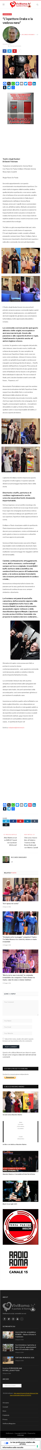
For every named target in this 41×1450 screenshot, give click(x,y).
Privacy (5, 1419)
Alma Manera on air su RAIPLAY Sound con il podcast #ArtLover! (10, 842)
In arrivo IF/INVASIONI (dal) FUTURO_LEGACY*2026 (12, 1369)
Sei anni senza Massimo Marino (12, 1115)
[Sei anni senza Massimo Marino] (20, 1102)
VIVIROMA (20, 1435)
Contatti (5, 1407)
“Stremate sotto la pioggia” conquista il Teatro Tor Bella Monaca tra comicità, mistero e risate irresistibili (20, 939)
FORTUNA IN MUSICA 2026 (24, 1358)
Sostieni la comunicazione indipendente (16, 1074)
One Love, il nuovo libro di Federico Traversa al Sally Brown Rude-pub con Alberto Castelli (31, 843)
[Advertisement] (20, 140)
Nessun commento (15, 46)
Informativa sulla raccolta (13, 1447)
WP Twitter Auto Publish (12, 1438)
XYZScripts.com (30, 1438)
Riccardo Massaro (28, 34)
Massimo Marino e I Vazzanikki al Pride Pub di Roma (19, 1174)
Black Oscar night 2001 (10, 1204)
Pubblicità (6, 1415)
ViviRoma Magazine (9, 1423)
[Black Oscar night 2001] (20, 1191)
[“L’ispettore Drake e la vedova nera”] (20, 67)
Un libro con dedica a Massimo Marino (14, 1144)
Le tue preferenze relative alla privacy (22, 1443)
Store (4, 1411)
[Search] (37, 4)
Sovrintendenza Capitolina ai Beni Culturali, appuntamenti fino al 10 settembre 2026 (25, 1347)
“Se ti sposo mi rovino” (11, 903)
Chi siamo (6, 1403)
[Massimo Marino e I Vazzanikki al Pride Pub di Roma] (20, 1161)
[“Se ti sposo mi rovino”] (20, 889)
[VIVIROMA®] (20, 4)
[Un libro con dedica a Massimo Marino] (20, 1131)
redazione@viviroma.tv (16, 728)
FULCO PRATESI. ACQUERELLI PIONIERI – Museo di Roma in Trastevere (25, 1334)
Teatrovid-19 (7, 14)
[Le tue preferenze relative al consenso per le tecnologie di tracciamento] (37, 1446)
